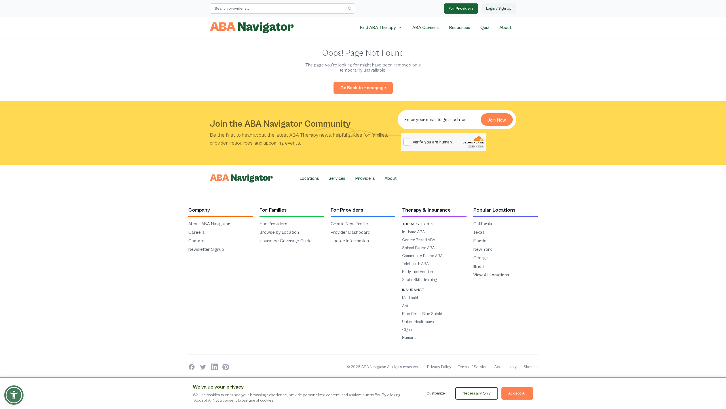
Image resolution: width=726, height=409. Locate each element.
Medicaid (410, 298)
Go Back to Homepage (363, 87)
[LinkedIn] (214, 367)
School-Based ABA (418, 248)
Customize (436, 393)
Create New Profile (349, 223)
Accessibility (505, 367)
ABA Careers (425, 27)
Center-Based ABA (418, 240)
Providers (365, 178)
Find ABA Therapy (378, 27)
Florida (480, 240)
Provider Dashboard (350, 232)
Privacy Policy (439, 367)
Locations (309, 178)
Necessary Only (477, 393)
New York (482, 249)
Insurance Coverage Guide (285, 240)
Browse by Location (279, 232)
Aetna (407, 306)
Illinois (479, 266)
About (505, 27)
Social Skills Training (419, 279)
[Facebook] (191, 367)
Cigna (407, 329)
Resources (459, 27)
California (482, 223)
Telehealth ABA (415, 264)
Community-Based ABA (422, 256)
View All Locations (491, 274)
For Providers (461, 8)
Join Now (496, 120)
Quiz (484, 27)
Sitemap (531, 367)
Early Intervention (417, 272)
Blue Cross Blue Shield (422, 314)
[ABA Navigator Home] (252, 27)
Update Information (350, 240)
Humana (409, 337)
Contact (196, 240)
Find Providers (273, 223)
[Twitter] (203, 367)
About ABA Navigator (209, 223)
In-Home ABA (413, 232)
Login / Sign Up (499, 8)
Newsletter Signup (206, 249)
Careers (196, 232)
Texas (479, 232)
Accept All (517, 393)
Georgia (481, 257)
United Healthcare (418, 322)
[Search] (350, 8)
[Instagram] (225, 367)
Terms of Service (472, 367)
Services (337, 178)
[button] (14, 395)
